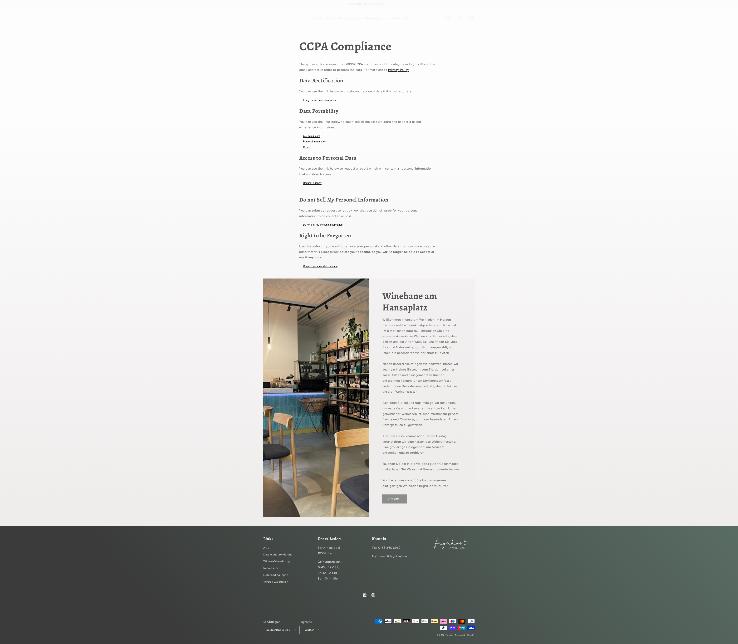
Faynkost (450, 635)
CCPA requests (311, 136)
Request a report (312, 182)
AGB (266, 547)
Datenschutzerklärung (278, 554)
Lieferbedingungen (275, 575)
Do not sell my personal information (322, 224)
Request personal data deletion (320, 266)
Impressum (270, 568)
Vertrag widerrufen (275, 581)
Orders (307, 147)
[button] (448, 18)
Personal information (314, 141)
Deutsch (309, 629)
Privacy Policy (398, 70)
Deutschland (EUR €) (279, 629)
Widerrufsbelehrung (276, 561)
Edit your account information (319, 100)
